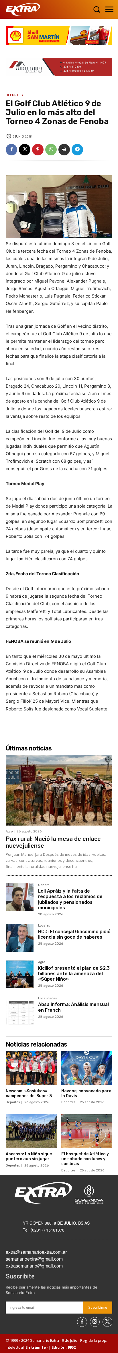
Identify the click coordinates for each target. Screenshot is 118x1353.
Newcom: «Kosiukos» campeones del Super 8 (29, 1093)
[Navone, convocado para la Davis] (87, 1068)
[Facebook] (11, 149)
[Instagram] (95, 1322)
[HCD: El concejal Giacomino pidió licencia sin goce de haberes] (20, 938)
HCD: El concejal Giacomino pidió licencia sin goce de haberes (74, 934)
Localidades (47, 998)
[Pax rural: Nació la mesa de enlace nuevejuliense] (59, 790)
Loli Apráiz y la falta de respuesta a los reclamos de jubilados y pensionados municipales (70, 899)
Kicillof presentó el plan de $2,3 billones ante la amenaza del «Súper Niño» (74, 973)
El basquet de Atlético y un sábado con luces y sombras (85, 1159)
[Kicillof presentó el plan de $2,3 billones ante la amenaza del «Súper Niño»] (20, 974)
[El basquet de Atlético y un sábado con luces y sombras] (87, 1131)
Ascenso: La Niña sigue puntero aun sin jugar (29, 1156)
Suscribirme (97, 1307)
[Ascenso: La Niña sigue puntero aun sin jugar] (31, 1131)
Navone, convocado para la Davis (86, 1093)
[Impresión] (64, 149)
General (44, 885)
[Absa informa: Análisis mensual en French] (20, 1011)
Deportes (14, 95)
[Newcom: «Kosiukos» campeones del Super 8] (31, 1068)
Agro (9, 831)
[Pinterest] (38, 149)
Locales (44, 925)
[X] (24, 149)
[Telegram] (77, 149)
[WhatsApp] (51, 149)
